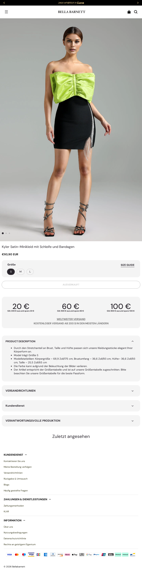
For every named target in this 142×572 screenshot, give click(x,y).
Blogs (6, 484)
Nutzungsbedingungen (15, 532)
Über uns (8, 526)
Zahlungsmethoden (14, 505)
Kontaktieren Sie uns (14, 461)
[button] (6, 11)
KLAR (6, 511)
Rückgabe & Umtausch (16, 478)
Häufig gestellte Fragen (16, 490)
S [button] (11, 271)
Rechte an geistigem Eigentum (20, 544)
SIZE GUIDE (127, 265)
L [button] (30, 271)
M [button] (20, 271)
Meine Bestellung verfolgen (18, 466)
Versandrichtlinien (13, 472)
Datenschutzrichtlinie (15, 538)
